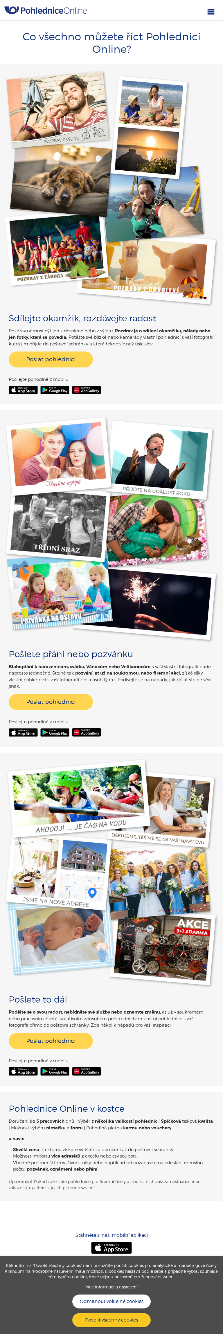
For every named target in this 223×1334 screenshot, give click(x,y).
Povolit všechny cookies (111, 1320)
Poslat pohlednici (50, 359)
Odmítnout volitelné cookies (111, 1301)
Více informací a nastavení (111, 1286)
